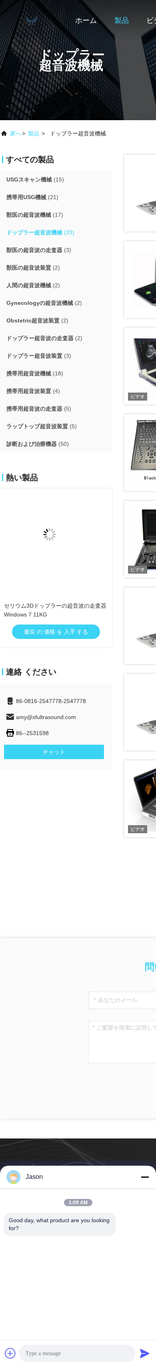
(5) (38, 408)
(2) (33, 267)
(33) (40, 232)
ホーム (86, 20)
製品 (121, 20)
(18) (34, 373)
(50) (37, 444)
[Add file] (10, 1353)
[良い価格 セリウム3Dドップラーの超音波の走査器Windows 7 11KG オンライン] (56, 541)
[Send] (144, 1353)
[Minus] (145, 1177)
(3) (38, 250)
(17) (34, 215)
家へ (15, 133)
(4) (33, 391)
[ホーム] (32, 20)
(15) (35, 179)
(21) (32, 197)
